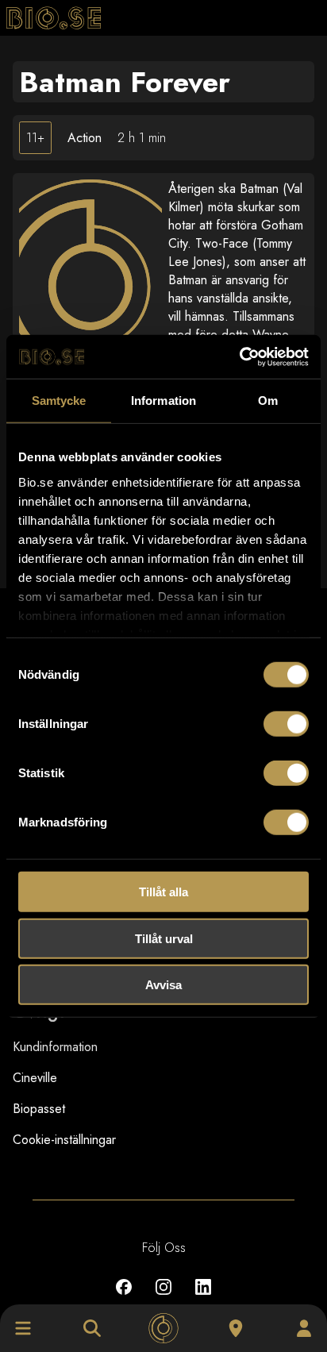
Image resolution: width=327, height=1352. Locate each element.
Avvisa (163, 985)
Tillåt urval (164, 938)
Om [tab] (268, 400)
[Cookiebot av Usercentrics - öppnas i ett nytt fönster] (239, 356)
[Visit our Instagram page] (163, 1298)
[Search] (92, 1328)
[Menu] (23, 1328)
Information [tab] (163, 400)
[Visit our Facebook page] (124, 1298)
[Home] (163, 1328)
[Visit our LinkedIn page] (203, 1298)
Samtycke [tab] (59, 400)
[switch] (286, 724)
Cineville (35, 1078)
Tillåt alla (163, 892)
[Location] (236, 1328)
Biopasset (39, 1109)
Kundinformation (55, 1047)
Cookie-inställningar (64, 1140)
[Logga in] (304, 1328)
